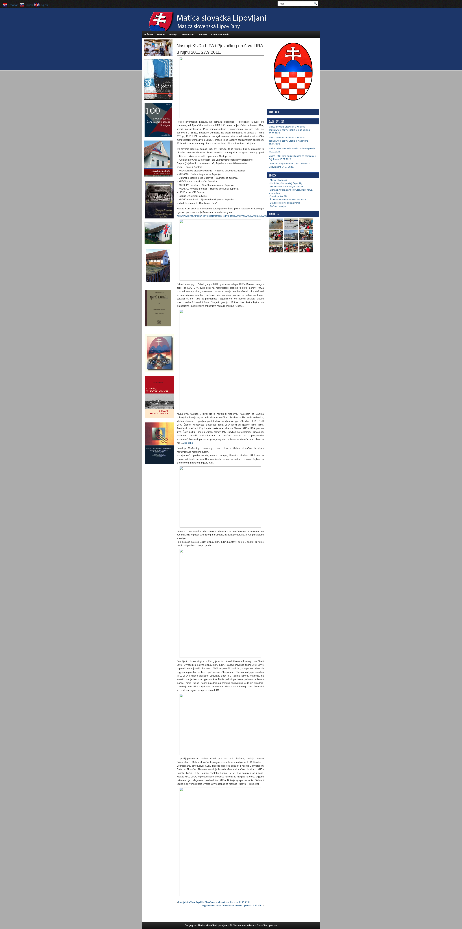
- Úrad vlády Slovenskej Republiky (285, 183)
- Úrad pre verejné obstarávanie (284, 202)
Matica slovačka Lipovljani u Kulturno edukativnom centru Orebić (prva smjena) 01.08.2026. (289, 140)
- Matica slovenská (278, 179)
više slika (188, 442)
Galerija (173, 34)
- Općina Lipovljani (278, 205)
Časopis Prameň (219, 34)
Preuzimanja (188, 34)
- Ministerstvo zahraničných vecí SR (286, 186)
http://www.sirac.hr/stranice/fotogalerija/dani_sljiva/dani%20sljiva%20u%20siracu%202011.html (226, 215)
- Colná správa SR (278, 196)
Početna (148, 34)
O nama (161, 34)
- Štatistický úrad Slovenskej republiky (287, 199)
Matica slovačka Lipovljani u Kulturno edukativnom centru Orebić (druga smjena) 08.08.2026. (290, 130)
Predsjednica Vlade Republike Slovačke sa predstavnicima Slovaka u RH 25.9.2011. (214, 902)
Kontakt (203, 34)
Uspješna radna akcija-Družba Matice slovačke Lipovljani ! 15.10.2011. (232, 905)
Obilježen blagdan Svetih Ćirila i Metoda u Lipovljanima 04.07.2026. (289, 165)
